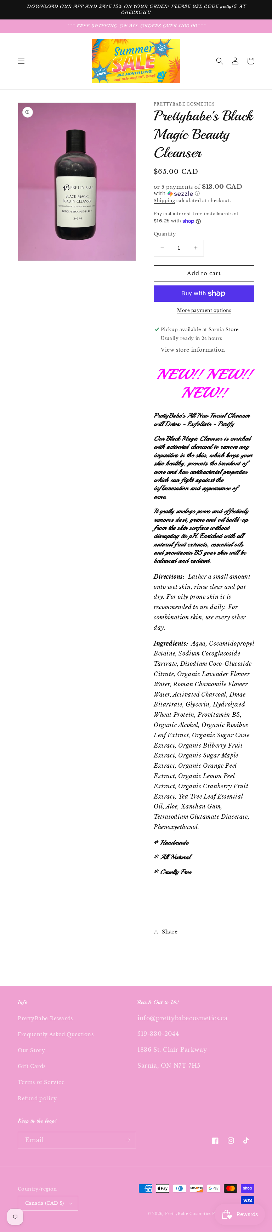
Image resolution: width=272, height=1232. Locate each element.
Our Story (31, 1050)
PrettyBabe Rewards (45, 1018)
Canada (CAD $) (44, 1203)
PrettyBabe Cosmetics (188, 1213)
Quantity (165, 234)
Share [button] (170, 932)
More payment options (204, 310)
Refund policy (37, 1098)
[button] (21, 61)
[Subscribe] (128, 1140)
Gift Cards (32, 1066)
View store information (193, 350)
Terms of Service (41, 1082)
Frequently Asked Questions (56, 1034)
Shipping (164, 200)
